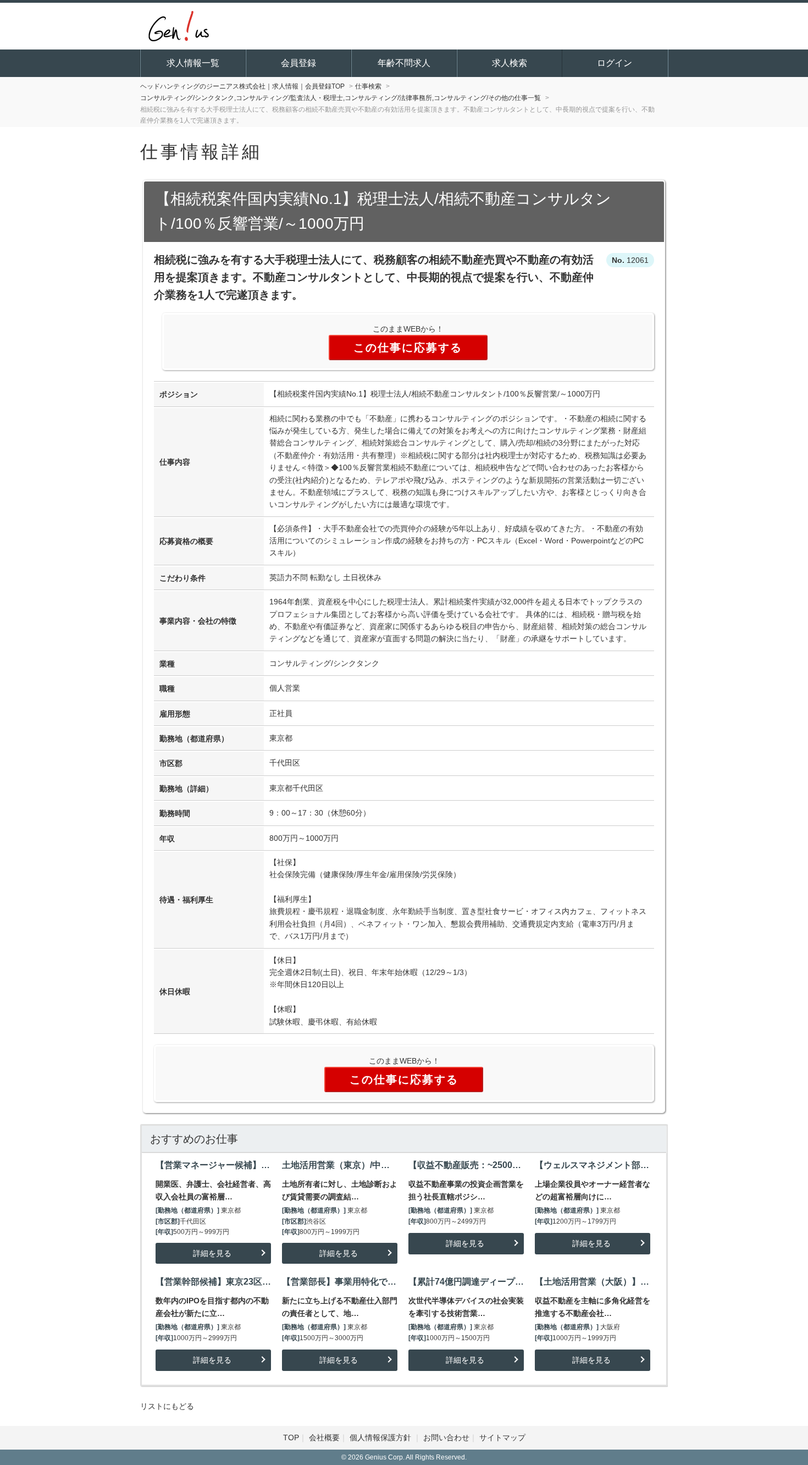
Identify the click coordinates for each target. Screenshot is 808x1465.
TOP (291, 1437)
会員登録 (298, 63)
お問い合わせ (446, 1437)
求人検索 (509, 63)
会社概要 (324, 1437)
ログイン (614, 63)
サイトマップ (502, 1437)
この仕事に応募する (407, 348)
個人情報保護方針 (381, 1437)
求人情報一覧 (193, 63)
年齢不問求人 (404, 63)
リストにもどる (167, 1406)
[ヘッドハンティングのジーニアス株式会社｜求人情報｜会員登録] (178, 25)
